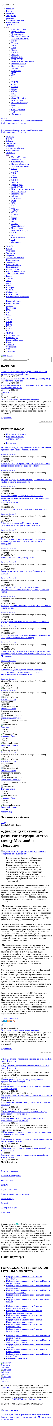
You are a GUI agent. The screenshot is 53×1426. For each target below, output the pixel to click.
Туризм (14, 43)
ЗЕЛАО (14, 96)
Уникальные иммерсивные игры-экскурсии (20, 399)
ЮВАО (14, 87)
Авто (13, 48)
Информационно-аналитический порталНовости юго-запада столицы (24, 1312)
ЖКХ (13, 45)
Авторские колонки (21, 121)
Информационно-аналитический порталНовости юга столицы (24, 1316)
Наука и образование (20, 36)
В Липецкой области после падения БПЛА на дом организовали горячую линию (23, 1119)
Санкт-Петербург (18, 98)
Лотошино (16, 114)
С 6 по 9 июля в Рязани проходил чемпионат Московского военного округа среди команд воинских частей (25, 589)
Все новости (6, 121)
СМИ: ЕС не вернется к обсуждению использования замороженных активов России (24, 373)
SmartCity (10, 9)
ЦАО (13, 73)
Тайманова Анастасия (10, 718)
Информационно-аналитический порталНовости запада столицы (24, 1307)
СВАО (14, 84)
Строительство (17, 34)
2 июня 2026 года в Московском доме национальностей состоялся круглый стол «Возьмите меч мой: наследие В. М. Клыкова (26, 653)
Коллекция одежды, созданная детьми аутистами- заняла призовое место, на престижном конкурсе (26, 448)
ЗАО (13, 80)
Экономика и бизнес (15, 20)
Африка (14, 68)
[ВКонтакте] (3, 1021)
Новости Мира (17, 66)
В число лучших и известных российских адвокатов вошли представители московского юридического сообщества (24, 541)
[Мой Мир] (11, 1021)
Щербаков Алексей (9, 502)
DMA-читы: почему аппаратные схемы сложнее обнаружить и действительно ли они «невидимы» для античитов (24, 498)
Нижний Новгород (19, 103)
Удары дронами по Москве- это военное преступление (25, 622)
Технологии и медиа (20, 38)
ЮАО (13, 77)
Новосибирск (17, 100)
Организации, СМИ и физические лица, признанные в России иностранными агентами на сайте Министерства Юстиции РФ (26, 1417)
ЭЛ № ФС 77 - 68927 (10, 1388)
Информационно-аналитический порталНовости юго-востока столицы (24, 1321)
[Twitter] (5, 1021)
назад (3, 823)
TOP (13, 112)
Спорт (14, 50)
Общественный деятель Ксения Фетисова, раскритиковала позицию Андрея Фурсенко (20, 524)
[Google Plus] (14, 1021)
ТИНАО (15, 82)
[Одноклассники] (8, 1021)
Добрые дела (17, 57)
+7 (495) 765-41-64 (18, 1399)
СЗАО (14, 91)
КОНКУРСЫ (17, 59)
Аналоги (15, 107)
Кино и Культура (18, 29)
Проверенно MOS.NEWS (17, 1358)
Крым (13, 105)
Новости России (18, 64)
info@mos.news (34, 1399)
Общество (10, 13)
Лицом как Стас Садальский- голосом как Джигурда (24, 509)
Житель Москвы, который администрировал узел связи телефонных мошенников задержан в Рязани (25, 464)
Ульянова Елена (8, 727)
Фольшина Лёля (8, 736)
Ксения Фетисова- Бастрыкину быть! (17, 557)
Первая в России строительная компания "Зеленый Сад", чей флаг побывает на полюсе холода (26, 636)
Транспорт (10, 25)
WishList (15, 54)
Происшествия (12, 22)
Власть (9, 11)
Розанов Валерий (8, 454)
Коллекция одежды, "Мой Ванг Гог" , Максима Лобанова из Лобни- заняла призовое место (26, 480)
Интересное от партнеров (22, 61)
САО (13, 75)
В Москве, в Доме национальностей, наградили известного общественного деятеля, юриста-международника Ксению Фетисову (22, 672)
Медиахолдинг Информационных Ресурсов (22, 122)
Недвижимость (18, 32)
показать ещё (6, 392)
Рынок (14, 41)
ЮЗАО (14, 89)
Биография (16, 70)
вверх (3, 1023)
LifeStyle (15, 52)
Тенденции (11, 16)
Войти (4, 118)
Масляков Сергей (8, 709)
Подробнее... (6, 418)
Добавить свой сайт (45, 422)
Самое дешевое (18, 109)
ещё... (8, 27)
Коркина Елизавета (9, 745)
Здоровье (10, 18)
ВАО (13, 93)
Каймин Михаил (8, 699)
